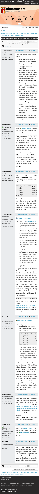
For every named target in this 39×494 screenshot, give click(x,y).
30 (8, 448)
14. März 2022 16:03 (22, 394)
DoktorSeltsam (7, 51)
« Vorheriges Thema (18, 470)
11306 (9, 178)
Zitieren (33, 50)
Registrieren (34, 3)
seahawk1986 (6, 171)
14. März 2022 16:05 (22, 424)
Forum (13, 17)
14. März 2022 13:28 (22, 171)
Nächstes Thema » (31, 470)
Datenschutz (14, 485)
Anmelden (27, 3)
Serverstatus (29, 485)
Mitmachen (19, 21)
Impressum (21, 485)
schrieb (28, 218)
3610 (9, 136)
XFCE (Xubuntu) (24, 33)
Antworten (7, 46)
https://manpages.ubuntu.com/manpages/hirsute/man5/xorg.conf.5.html (26, 409)
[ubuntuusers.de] (13, 10)
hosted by (4, 1)
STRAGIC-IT (6, 125)
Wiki (19, 17)
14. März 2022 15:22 (22, 316)
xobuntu (5, 442)
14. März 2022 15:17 (22, 214)
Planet (32, 17)
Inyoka (9, 477)
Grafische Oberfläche (12, 33)
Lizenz (3, 485)
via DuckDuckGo (33, 28)
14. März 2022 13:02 (22, 50)
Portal (7, 17)
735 (9, 57)
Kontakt (8, 485)
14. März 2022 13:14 (22, 124)
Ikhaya (25, 17)
